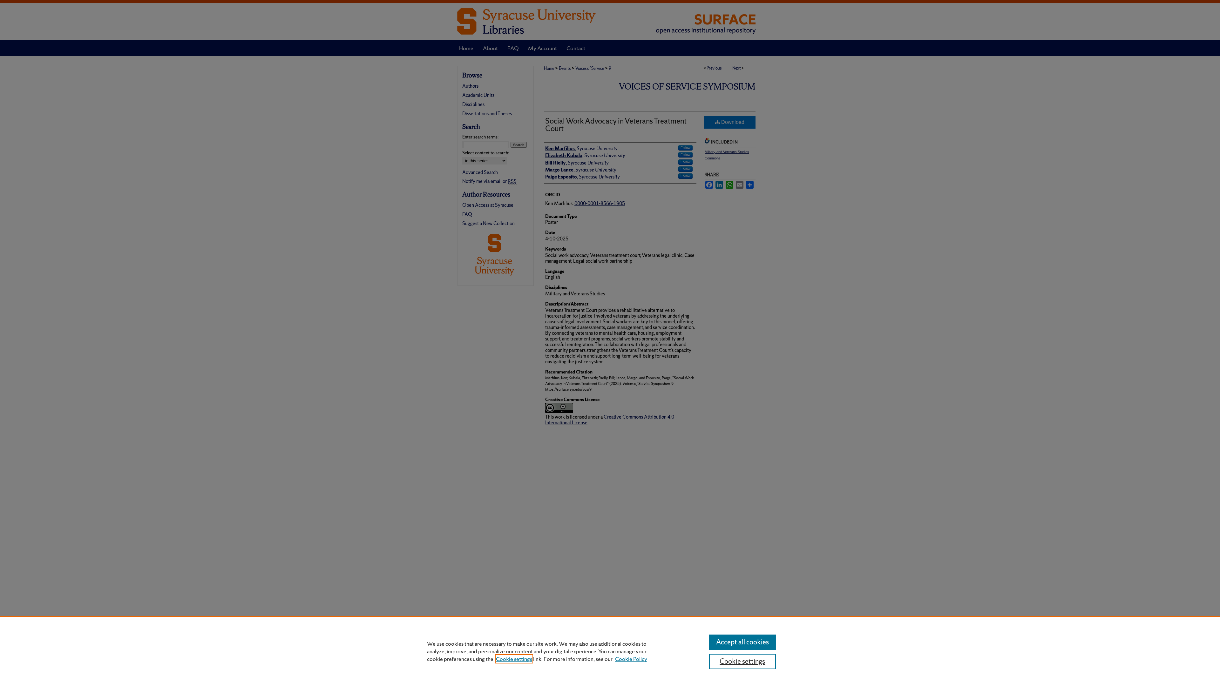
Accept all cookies (742, 642)
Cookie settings (514, 658)
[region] (610, 651)
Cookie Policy (631, 658)
